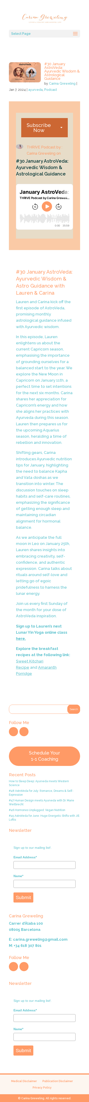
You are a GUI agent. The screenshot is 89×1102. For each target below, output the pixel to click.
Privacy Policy (42, 1087)
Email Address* (25, 857)
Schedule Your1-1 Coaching (44, 756)
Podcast (50, 90)
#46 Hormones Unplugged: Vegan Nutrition (37, 810)
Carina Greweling (62, 83)
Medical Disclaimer (24, 1081)
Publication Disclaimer (57, 1081)
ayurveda (35, 90)
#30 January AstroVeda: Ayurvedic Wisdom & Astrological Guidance (62, 71)
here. (21, 638)
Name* (18, 876)
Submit (23, 897)
